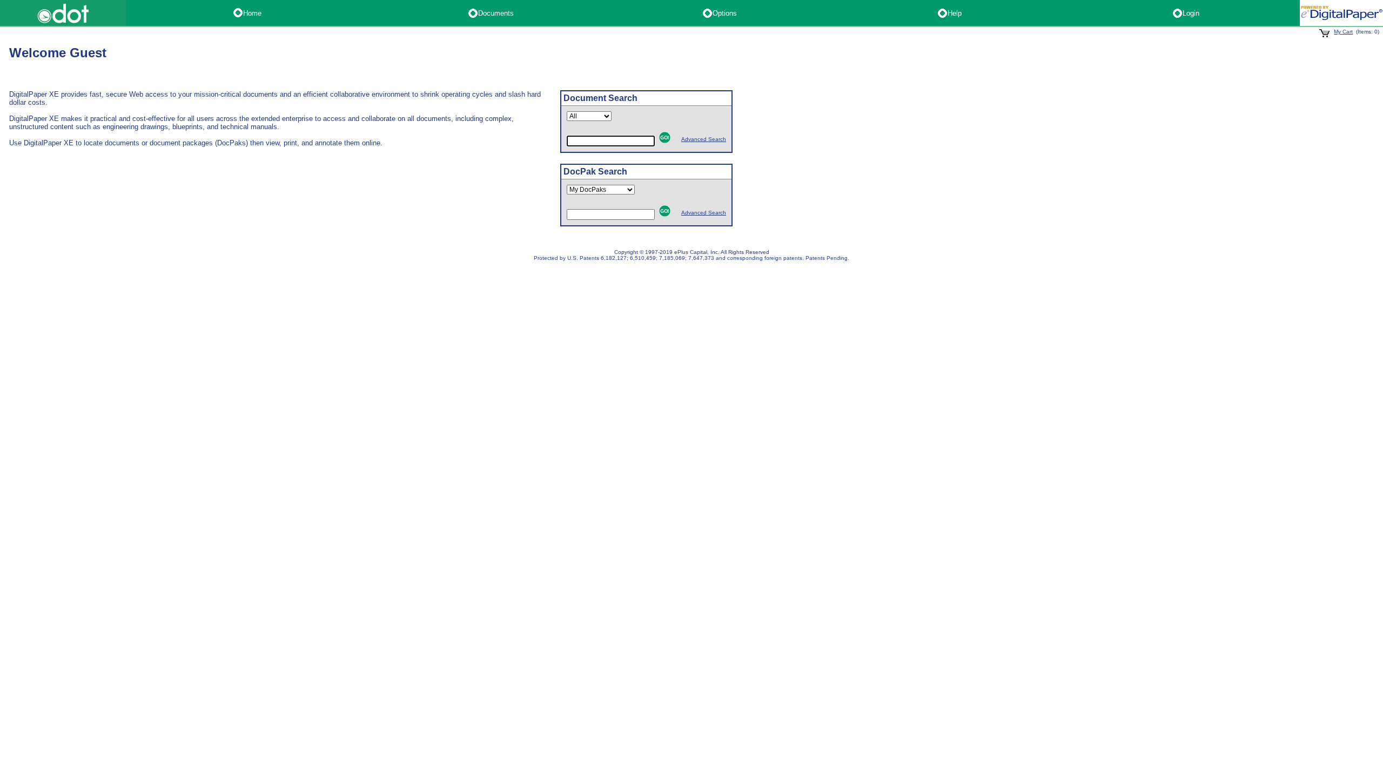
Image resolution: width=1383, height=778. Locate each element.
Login (1191, 13)
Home (252, 13)
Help (955, 13)
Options (725, 13)
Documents (496, 13)
